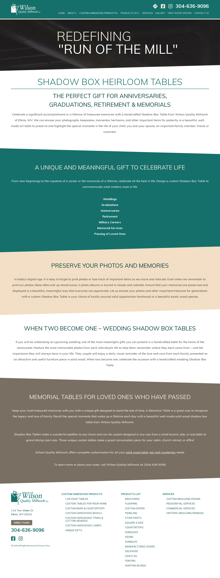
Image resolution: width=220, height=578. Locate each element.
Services (147, 13)
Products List (131, 494)
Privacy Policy (43, 545)
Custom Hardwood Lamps (83, 525)
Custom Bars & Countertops (85, 508)
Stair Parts (133, 517)
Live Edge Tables (76, 498)
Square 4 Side (134, 522)
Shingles (131, 541)
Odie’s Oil (131, 556)
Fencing (130, 560)
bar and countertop (162, 452)
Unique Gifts (73, 530)
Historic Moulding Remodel (185, 513)
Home (61, 13)
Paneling (131, 513)
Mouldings (132, 498)
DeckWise (131, 551)
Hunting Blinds (135, 565)
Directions (22, 522)
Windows (131, 532)
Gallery (160, 13)
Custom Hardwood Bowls (83, 513)
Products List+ (130, 13)
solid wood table (137, 452)
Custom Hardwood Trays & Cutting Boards (84, 519)
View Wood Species (180, 13)
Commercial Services (180, 508)
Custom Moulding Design (183, 498)
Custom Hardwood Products (82, 494)
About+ (72, 13)
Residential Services (180, 503)
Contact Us (201, 13)
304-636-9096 (192, 6)
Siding (129, 536)
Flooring (131, 503)
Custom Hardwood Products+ (98, 13)
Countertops (134, 527)
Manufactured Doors (140, 546)
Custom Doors (135, 508)
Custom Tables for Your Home (86, 503)
